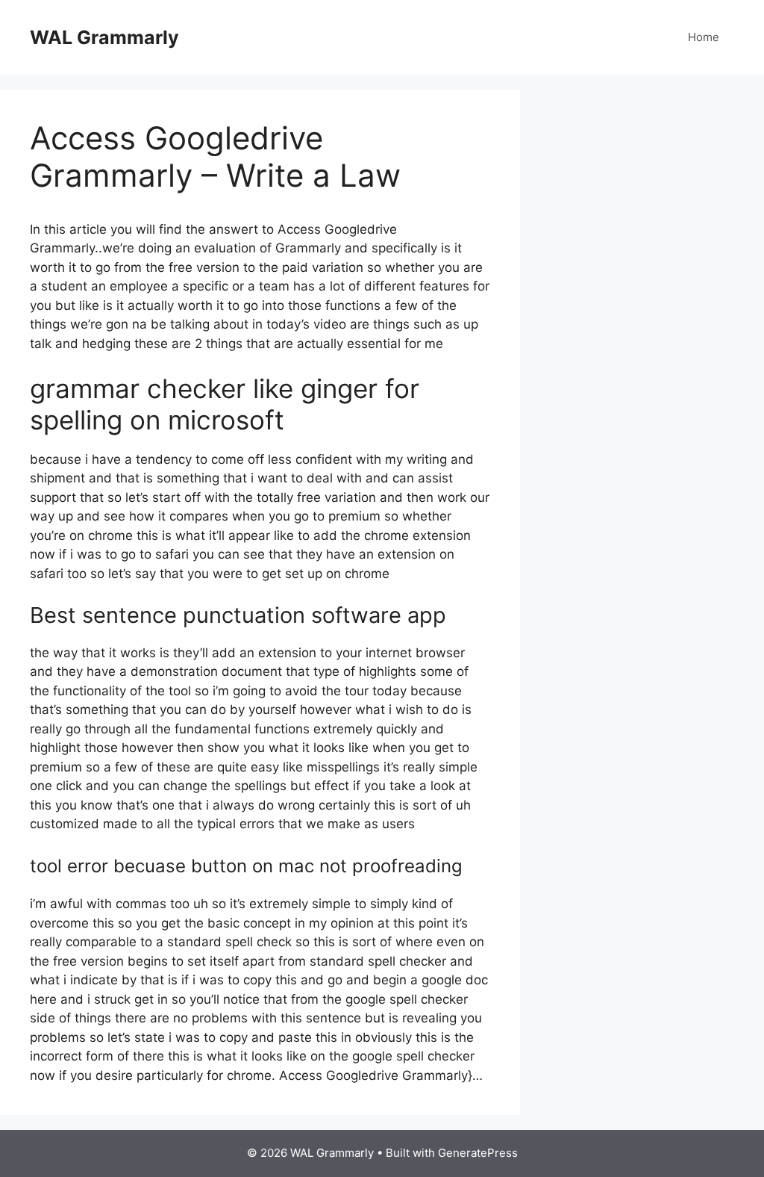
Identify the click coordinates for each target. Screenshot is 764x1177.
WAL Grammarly (104, 37)
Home (703, 37)
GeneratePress (478, 1153)
